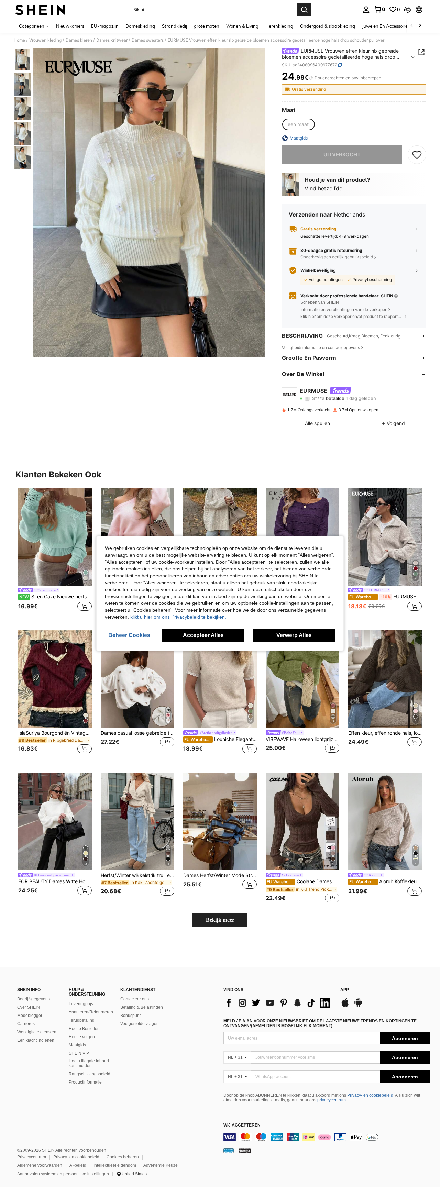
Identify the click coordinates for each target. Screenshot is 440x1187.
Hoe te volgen (82, 1036)
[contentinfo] (326, 1137)
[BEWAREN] (417, 154)
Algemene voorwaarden (39, 1165)
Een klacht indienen (35, 1040)
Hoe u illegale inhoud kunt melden (89, 1063)
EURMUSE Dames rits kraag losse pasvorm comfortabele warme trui (385, 596)
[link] (379, 9)
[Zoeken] (304, 9)
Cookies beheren (123, 1157)
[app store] (345, 1005)
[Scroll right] (420, 26)
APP (344, 990)
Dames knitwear (112, 40)
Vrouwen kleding (45, 40)
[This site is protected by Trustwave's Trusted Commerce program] (228, 1150)
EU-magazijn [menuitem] (105, 26)
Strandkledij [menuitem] (174, 26)
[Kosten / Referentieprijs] (311, 78)
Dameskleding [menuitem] (140, 26)
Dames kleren (79, 40)
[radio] (298, 124)
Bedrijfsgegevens (33, 999)
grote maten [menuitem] (206, 26)
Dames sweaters (148, 40)
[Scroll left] (411, 26)
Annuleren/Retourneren (91, 1012)
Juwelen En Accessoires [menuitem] (386, 26)
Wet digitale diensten (36, 1032)
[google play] (358, 1005)
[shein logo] (40, 9)
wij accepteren (242, 1125)
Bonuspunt (130, 1015)
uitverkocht (342, 154)
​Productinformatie (85, 1082)
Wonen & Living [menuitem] (242, 26)
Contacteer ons (134, 999)
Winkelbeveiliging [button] (318, 270)
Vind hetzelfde (323, 188)
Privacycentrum (31, 1157)
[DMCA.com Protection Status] (245, 1150)
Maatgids (77, 1045)
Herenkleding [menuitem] (279, 26)
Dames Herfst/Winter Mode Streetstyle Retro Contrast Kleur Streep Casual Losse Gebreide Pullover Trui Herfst (220, 875)
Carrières (26, 1023)
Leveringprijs (81, 1003)
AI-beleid (77, 1165)
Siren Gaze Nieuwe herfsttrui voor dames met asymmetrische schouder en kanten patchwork (55, 596)
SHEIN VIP (79, 1053)
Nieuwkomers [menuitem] (70, 26)
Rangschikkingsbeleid (89, 1074)
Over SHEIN (28, 1007)
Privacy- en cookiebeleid (370, 1095)
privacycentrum (331, 1100)
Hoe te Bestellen (84, 1028)
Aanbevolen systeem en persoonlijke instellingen (63, 1174)
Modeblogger (29, 1015)
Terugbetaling (82, 1020)
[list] (278, 1003)
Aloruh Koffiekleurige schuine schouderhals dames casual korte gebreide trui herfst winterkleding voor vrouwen (385, 881)
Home (19, 40)
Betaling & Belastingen (141, 1007)
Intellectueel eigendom (115, 1165)
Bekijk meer (220, 920)
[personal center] (366, 9)
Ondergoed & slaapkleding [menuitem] (327, 26)
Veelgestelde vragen (139, 1023)
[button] (407, 9)
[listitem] (55, 553)
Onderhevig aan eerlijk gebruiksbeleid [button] (336, 256)
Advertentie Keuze (160, 1165)
